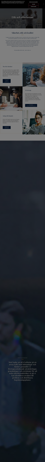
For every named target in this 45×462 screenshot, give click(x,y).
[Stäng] (44, 4)
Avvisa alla (33, 4)
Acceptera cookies (33, 6)
